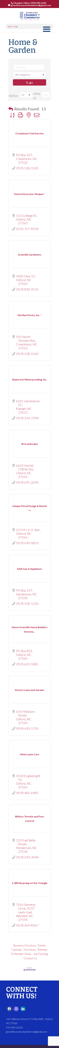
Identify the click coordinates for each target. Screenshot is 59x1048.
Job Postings (40, 954)
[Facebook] (9, 1008)
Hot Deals (30, 949)
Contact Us (30, 958)
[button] (10, 108)
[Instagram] (16, 1008)
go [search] (31, 82)
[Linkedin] (23, 1008)
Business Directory (24, 945)
